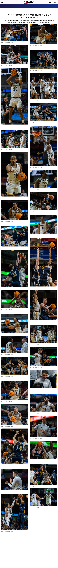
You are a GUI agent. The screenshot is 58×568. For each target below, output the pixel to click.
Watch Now (52, 2)
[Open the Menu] (2, 2)
